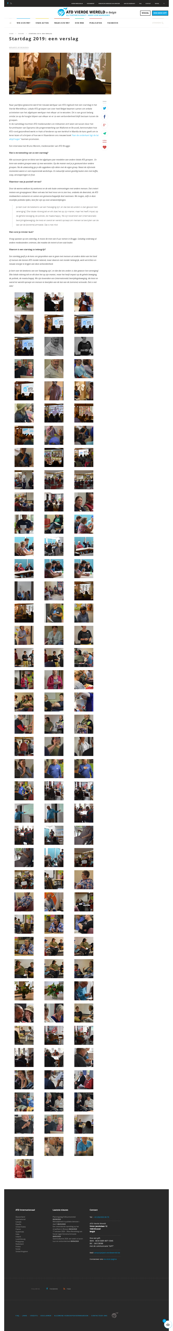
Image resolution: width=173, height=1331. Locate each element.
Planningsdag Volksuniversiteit (64, 1217)
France (18, 1229)
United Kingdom (22, 1251)
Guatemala (20, 1232)
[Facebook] (8, 3)
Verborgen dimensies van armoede (109, 3)
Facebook (112, 23)
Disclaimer (46, 1316)
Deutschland (20, 1217)
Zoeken (156, 23)
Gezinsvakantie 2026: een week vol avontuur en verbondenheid (68, 1240)
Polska (18, 1246)
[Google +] (104, 125)
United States (21, 1227)
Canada (18, 1222)
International (20, 1219)
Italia (17, 1234)
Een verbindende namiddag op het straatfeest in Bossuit (66, 1227)
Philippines (20, 1241)
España (18, 1224)
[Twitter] (104, 108)
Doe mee (79, 23)
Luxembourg (20, 1239)
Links (24, 1316)
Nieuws (21, 33)
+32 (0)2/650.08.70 (101, 1217)
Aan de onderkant (129, 3)
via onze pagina (110, 1259)
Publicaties (95, 23)
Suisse (18, 1249)
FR (164, 3)
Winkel (157, 3)
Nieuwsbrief (90, 3)
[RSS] (11, 3)
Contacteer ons (99, 1316)
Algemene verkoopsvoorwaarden (71, 1316)
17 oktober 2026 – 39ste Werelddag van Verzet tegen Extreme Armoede (67, 1232)
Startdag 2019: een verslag (44, 39)
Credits (34, 1316)
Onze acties (42, 23)
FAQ (140, 3)
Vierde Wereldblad (77, 3)
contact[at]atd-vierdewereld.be (107, 1252)
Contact (148, 3)
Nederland (20, 1244)
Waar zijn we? (62, 23)
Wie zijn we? (23, 23)
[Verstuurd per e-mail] (104, 133)
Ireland (18, 1236)
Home (11, 33)
